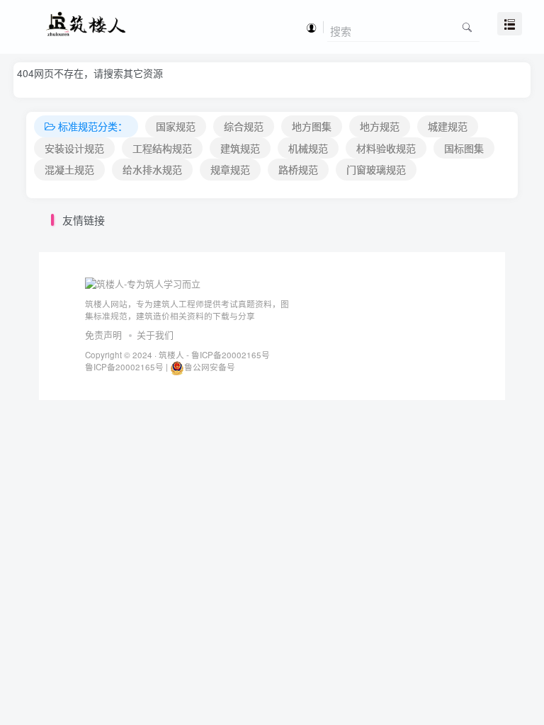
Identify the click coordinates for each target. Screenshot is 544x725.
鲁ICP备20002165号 (229, 354)
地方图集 (312, 126)
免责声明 (103, 334)
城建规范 (448, 126)
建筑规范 (240, 148)
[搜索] (467, 26)
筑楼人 (171, 354)
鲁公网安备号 (209, 366)
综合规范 (244, 126)
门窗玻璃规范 (376, 169)
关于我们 (155, 334)
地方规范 (380, 126)
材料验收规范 (386, 148)
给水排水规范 (152, 169)
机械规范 (308, 148)
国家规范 (176, 126)
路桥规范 (298, 169)
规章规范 (230, 169)
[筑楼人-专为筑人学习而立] (142, 283)
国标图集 (464, 148)
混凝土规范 (69, 169)
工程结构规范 (162, 148)
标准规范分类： (93, 126)
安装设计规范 (74, 148)
